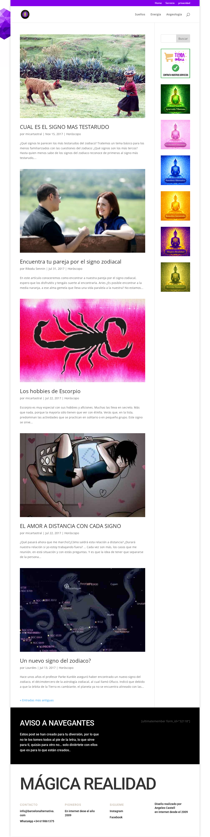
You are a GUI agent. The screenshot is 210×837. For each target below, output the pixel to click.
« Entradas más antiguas (37, 700)
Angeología (174, 14)
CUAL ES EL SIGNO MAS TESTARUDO (64, 127)
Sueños (140, 14)
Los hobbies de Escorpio (50, 391)
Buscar (183, 39)
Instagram (116, 811)
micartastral (33, 134)
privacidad (184, 3)
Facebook (116, 817)
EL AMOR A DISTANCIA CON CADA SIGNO (70, 526)
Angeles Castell (165, 807)
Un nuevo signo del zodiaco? (55, 660)
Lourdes (31, 668)
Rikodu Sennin (35, 269)
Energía (156, 14)
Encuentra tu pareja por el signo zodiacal (70, 261)
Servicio (170, 3)
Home (158, 3)
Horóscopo (73, 134)
